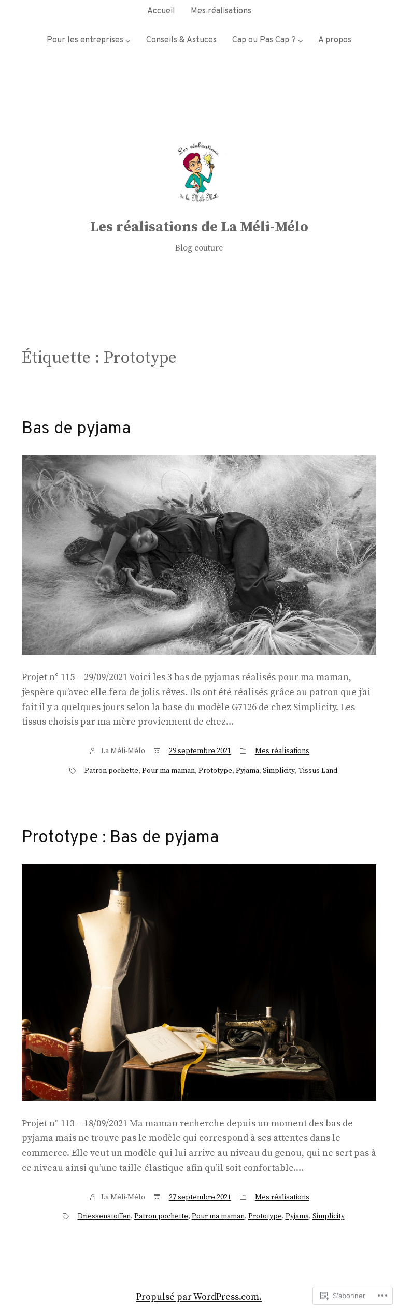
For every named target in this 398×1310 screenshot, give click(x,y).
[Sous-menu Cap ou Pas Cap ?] (300, 40)
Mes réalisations (282, 751)
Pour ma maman (168, 770)
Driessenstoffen (104, 1216)
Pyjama (247, 770)
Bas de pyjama (76, 429)
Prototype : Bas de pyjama (120, 838)
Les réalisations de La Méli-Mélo (199, 227)
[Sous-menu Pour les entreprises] (128, 40)
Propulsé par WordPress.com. (199, 1297)
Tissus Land (317, 770)
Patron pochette (111, 770)
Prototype (215, 770)
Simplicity (279, 770)
